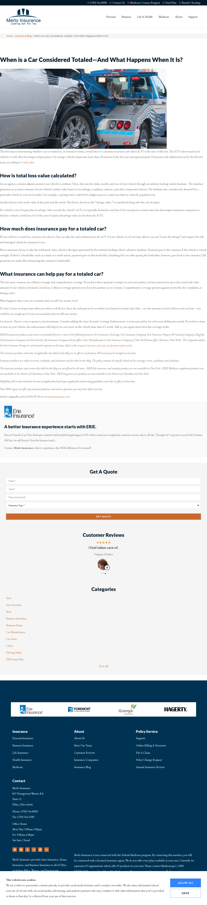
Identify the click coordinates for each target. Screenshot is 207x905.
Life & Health (145, 16)
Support (192, 16)
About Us (79, 738)
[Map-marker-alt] (14, 849)
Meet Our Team (83, 745)
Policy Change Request (149, 760)
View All (103, 666)
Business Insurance (22, 745)
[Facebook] (21, 849)
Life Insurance (20, 752)
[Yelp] (27, 849)
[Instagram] (34, 849)
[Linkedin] (40, 849)
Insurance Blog (23, 36)
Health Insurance (22, 760)
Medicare (164, 16)
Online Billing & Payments (151, 745)
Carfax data (27, 162)
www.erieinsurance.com (57, 396)
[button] (101, 573)
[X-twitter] (46, 849)
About (178, 16)
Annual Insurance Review (150, 767)
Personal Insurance (22, 738)
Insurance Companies (86, 760)
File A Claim (143, 752)
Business (126, 16)
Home (10, 36)
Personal (111, 16)
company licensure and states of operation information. (105, 345)
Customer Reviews (84, 752)
